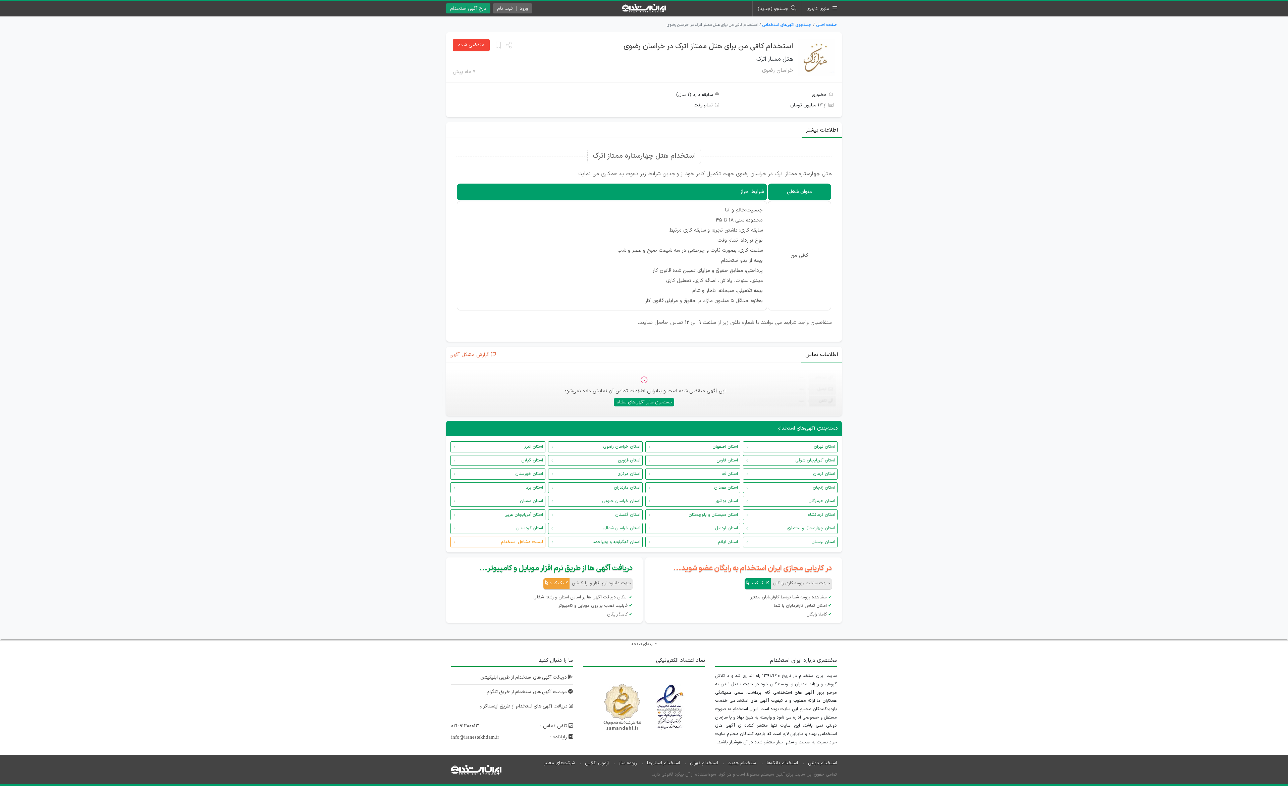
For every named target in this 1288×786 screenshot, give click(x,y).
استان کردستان (529, 528)
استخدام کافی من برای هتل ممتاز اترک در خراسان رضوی (708, 46)
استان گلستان (627, 514)
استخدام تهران (704, 763)
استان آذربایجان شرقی (815, 460)
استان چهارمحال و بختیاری (811, 528)
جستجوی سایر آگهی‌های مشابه (644, 402)
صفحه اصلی (826, 25)
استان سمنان (531, 501)
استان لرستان (823, 542)
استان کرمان (824, 474)
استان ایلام (728, 542)
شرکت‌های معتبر (559, 763)
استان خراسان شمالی (621, 528)
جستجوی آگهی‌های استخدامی (786, 25)
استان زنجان (824, 487)
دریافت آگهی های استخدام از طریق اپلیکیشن (524, 677)
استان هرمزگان (821, 501)
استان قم (729, 474)
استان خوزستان (529, 474)
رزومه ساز (628, 763)
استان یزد (534, 487)
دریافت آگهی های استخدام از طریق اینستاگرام (524, 706)
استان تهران (824, 446)
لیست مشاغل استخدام (522, 542)
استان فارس (727, 460)
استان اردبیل (726, 528)
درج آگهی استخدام (468, 8)
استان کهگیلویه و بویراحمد (616, 542)
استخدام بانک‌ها (782, 763)
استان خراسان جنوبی (621, 501)
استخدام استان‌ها (663, 763)
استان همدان (726, 487)
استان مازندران (627, 487)
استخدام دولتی (822, 763)
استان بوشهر (726, 501)
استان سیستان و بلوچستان (713, 514)
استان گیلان (532, 460)
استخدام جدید (742, 763)
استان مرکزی (629, 474)
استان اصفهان (725, 446)
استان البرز (533, 446)
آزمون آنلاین (597, 763)
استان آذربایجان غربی (523, 514)
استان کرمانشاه (821, 514)
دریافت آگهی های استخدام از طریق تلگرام (527, 691)
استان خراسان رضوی (621, 446)
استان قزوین (629, 460)
